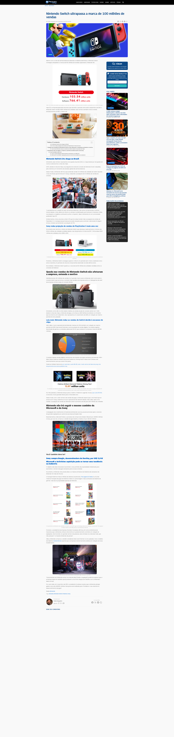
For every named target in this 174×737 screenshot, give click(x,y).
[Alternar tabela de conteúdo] (91, 142)
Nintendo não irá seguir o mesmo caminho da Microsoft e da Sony (66, 150)
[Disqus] (74, 630)
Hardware (87, 2)
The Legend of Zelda (87, 477)
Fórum (118, 2)
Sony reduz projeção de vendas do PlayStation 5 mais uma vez (67, 145)
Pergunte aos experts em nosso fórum (117, 68)
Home (46, 5)
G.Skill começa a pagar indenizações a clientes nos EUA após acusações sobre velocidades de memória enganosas (116, 113)
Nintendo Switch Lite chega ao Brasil (60, 144)
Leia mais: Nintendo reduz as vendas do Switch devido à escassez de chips (68, 148)
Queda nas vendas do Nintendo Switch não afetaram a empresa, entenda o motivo (70, 147)
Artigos (112, 2)
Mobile (102, 2)
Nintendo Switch (58, 593)
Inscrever (117, 85)
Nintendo (52, 591)
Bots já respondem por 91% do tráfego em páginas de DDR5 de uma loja (116, 167)
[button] (118, 21)
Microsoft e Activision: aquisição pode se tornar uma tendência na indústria (68, 155)
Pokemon (65, 593)
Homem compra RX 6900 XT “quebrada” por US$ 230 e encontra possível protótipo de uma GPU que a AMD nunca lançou (116, 237)
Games (107, 2)
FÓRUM (119, 64)
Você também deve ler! (56, 152)
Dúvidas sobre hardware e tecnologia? (117, 66)
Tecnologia (94, 2)
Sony (69, 593)
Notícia (110, 187)
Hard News (79, 2)
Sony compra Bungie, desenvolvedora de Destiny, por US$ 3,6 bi (65, 153)
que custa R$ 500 (97, 393)
